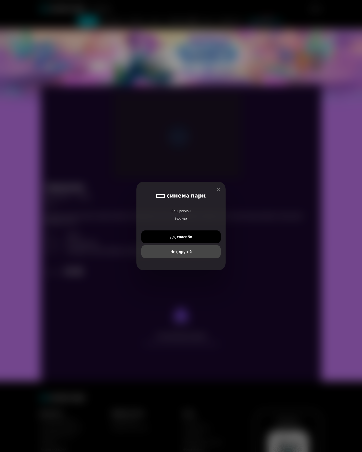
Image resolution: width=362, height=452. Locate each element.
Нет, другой (181, 251)
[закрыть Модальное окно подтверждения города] (218, 189)
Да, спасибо (181, 237)
